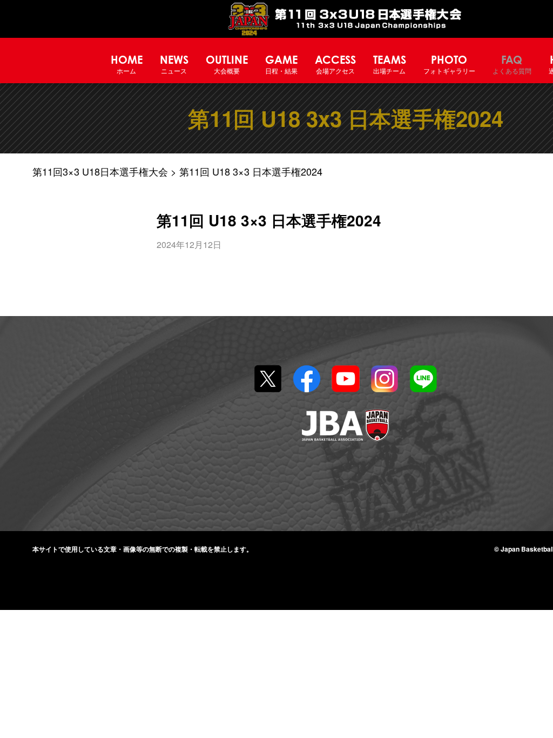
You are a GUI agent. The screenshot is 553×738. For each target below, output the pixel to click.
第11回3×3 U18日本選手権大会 (100, 171)
